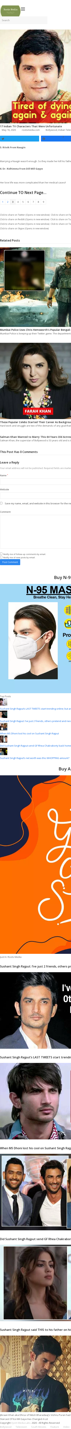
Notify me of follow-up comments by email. (24, 554)
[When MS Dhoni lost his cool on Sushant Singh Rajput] (3, 729)
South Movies (38, 1426)
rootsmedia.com (31, 129)
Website (4, 489)
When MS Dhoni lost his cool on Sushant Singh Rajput (29, 733)
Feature (54, 1426)
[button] (23, 8)
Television (21, 1426)
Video (66, 1426)
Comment (5, 511)
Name (4, 475)
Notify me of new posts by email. (19, 557)
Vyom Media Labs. (21, 1422)
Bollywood (51, 129)
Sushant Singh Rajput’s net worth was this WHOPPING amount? (34, 758)
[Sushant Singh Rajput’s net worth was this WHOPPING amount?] (3, 754)
